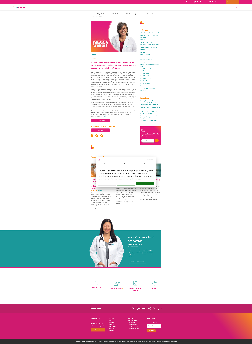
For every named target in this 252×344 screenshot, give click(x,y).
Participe (213, 7)
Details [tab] (126, 163)
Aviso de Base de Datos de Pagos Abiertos (146, 341)
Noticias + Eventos (132, 320)
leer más (103, 116)
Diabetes (142, 49)
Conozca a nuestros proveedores (149, 44)
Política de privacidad (133, 328)
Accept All (145, 183)
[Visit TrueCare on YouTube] (149, 308)
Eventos (142, 52)
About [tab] (145, 163)
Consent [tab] (106, 163)
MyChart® (213, 2)
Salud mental (144, 80)
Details (125, 183)
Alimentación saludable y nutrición (150, 33)
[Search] (237, 7)
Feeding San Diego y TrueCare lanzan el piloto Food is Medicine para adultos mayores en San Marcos (150, 102)
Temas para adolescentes (147, 88)
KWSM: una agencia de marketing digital (169, 341)
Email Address (154, 322)
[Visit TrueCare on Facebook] (133, 308)
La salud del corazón (146, 59)
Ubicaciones (191, 7)
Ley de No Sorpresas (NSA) (132, 341)
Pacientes (198, 7)
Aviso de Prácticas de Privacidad (100, 341)
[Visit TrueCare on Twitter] (154, 308)
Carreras (142, 39)
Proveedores (183, 7)
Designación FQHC (122, 341)
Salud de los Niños (145, 76)
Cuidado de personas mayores (148, 47)
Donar (205, 2)
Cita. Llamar (186, 2)
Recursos (206, 7)
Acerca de (221, 7)
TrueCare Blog (131, 322)
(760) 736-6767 (198, 2)
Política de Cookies (132, 324)
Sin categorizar (144, 85)
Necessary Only (107, 183)
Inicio (92, 14)
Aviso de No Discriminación (112, 341)
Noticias (93, 54)
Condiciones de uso (132, 326)
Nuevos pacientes (116, 288)
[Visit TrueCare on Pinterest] (159, 308)
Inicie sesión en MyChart (97, 326)
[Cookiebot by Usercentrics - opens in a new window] (148, 159)
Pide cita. (98, 330)
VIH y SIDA (143, 90)
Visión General (230, 7)
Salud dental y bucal (146, 78)
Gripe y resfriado (145, 54)
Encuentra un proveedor (137, 260)
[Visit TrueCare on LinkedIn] (144, 308)
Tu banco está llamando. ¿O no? (149, 120)
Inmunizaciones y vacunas (147, 57)
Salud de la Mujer (145, 73)
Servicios (173, 7)
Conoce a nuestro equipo (147, 42)
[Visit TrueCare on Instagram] (138, 308)
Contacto (111, 320)
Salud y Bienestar (145, 83)
